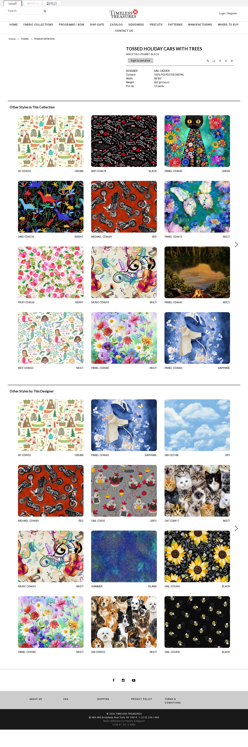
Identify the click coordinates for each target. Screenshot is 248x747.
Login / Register (228, 13)
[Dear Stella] (33, 3)
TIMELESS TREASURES (129, 714)
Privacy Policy (141, 699)
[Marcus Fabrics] (52, 3)
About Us (35, 699)
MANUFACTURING (200, 24)
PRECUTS (156, 24)
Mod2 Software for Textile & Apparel (124, 721)
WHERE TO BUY (228, 24)
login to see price (140, 60)
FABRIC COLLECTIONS (38, 24)
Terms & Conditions (173, 701)
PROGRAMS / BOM (71, 24)
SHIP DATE (97, 24)
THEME (25, 39)
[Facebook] (114, 680)
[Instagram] (123, 680)
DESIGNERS (136, 24)
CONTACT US (124, 30)
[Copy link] (208, 60)
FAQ (65, 699)
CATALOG (116, 24)
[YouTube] (133, 680)
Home (12, 39)
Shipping (103, 699)
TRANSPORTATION (44, 39)
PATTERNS (175, 24)
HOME (13, 24)
